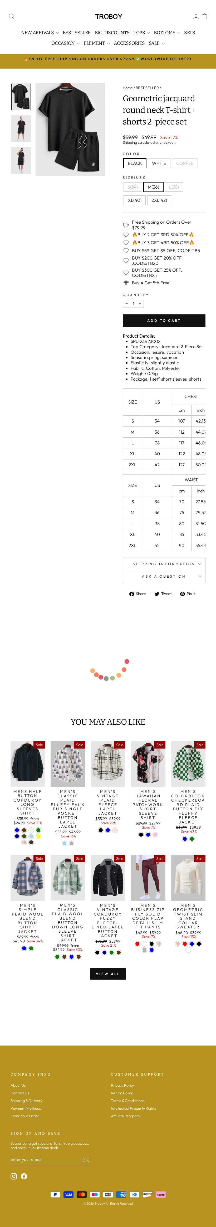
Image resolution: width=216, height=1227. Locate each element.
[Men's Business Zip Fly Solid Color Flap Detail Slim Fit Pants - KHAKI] (158, 943)
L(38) (174, 187)
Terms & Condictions (127, 1100)
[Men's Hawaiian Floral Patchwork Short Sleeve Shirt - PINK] (155, 834)
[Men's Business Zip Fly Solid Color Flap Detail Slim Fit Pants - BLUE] (151, 949)
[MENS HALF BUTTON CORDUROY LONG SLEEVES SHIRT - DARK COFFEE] (31, 842)
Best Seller (77, 33)
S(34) (133, 187)
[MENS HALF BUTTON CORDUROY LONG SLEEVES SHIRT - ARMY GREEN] (24, 836)
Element (95, 43)
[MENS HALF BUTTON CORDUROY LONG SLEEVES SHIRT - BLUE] (16, 830)
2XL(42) (159, 200)
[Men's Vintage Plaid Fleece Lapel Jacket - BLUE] (107, 830)
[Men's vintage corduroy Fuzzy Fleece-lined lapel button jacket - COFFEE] (118, 952)
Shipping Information (164, 564)
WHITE (159, 163)
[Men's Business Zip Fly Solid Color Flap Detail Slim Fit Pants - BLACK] (151, 943)
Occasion (63, 43)
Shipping (130, 142)
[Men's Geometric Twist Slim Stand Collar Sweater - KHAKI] (177, 943)
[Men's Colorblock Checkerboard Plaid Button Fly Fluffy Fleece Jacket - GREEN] (191, 838)
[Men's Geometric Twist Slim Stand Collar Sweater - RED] (184, 943)
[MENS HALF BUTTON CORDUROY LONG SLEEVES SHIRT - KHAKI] (24, 842)
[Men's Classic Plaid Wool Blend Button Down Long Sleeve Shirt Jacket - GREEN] (57, 956)
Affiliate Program (125, 1116)
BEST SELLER (147, 87)
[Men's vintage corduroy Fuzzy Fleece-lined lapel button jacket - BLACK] (97, 952)
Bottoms (165, 33)
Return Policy (122, 1093)
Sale (155, 43)
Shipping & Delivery (26, 1100)
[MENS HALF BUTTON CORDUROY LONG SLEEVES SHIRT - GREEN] (38, 830)
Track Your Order (25, 1116)
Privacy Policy (122, 1085)
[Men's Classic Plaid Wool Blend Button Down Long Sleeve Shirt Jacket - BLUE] (71, 956)
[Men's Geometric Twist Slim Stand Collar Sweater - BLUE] (191, 943)
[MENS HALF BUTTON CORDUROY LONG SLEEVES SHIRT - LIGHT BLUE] (31, 836)
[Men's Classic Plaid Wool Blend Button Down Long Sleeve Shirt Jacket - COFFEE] (78, 956)
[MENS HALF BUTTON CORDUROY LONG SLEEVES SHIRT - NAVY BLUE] (16, 836)
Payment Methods (26, 1108)
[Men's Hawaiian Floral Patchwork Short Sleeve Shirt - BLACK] (141, 834)
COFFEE (185, 163)
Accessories (129, 43)
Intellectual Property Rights (133, 1108)
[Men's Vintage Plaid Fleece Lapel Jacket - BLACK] (100, 830)
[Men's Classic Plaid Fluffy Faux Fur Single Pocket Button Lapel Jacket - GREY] (71, 843)
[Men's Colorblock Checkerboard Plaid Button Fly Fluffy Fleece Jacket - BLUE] (184, 838)
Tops (140, 33)
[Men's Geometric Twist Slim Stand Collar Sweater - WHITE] (188, 949)
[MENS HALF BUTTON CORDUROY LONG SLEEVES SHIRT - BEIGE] (31, 830)
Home (128, 87)
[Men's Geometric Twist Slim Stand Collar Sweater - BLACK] (199, 943)
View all (108, 974)
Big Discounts (112, 33)
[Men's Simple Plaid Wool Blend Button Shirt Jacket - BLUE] (24, 948)
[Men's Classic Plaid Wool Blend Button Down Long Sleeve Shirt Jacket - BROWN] (64, 956)
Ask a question (164, 576)
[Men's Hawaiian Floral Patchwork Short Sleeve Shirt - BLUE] (148, 834)
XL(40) (134, 200)
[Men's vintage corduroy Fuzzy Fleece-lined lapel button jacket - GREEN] (111, 952)
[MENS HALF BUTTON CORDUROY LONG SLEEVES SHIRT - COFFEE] (24, 830)
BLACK (135, 163)
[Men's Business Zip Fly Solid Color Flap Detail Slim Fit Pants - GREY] (144, 949)
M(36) (153, 187)
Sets (189, 33)
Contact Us (20, 1093)
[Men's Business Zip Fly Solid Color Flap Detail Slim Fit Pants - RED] (137, 943)
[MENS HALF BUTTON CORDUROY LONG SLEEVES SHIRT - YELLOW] (38, 836)
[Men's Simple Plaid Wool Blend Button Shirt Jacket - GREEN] (31, 948)
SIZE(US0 (134, 177)
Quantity (136, 295)
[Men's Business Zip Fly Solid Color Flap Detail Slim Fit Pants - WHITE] (144, 943)
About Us (18, 1085)
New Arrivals (38, 33)
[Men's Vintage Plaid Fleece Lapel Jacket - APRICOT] (114, 830)
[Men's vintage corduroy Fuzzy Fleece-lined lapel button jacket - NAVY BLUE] (104, 952)
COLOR (131, 154)
